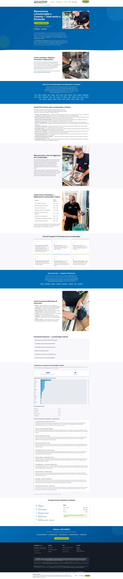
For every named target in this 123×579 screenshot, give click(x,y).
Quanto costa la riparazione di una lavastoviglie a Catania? (46, 340)
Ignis (50, 97)
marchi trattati (62, 90)
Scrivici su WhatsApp (42, 509)
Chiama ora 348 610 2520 (42, 23)
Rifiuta (76, 575)
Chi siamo (65, 1)
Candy (67, 88)
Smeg (50, 89)
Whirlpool (46, 89)
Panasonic (86, 97)
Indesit (53, 89)
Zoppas (82, 99)
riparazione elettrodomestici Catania (43, 72)
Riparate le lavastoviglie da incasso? (42, 350)
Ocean (82, 97)
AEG (59, 89)
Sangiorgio (49, 99)
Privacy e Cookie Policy (81, 551)
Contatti (69, 1)
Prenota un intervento (42, 516)
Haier (36, 97)
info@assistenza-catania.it (43, 513)
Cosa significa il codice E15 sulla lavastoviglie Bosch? (45, 343)
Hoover (40, 97)
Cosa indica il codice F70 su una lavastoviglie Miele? (45, 357)
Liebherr (65, 97)
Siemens (59, 99)
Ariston (73, 88)
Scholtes (54, 99)
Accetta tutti (87, 575)
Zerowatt (77, 99)
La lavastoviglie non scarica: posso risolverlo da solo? (45, 347)
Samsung (56, 89)
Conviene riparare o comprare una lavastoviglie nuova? (45, 354)
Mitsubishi (73, 97)
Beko (76, 88)
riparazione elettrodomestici (55, 92)
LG (61, 97)
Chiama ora (86, 1)
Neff (78, 97)
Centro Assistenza (37, 5)
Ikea (54, 97)
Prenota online (74, 1)
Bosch (60, 88)
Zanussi (73, 99)
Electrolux (64, 88)
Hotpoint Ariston (45, 97)
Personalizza (81, 575)
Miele (70, 88)
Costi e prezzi (79, 550)
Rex (40, 99)
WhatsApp (50, 551)
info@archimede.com (80, 571)
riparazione (43, 5)
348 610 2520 (40, 506)
